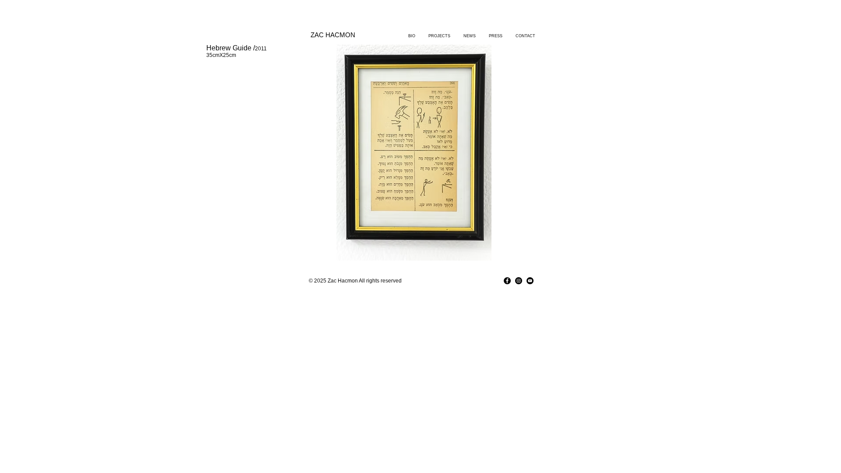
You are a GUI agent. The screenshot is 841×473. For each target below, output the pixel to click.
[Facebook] (507, 280)
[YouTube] (530, 280)
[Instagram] (518, 280)
